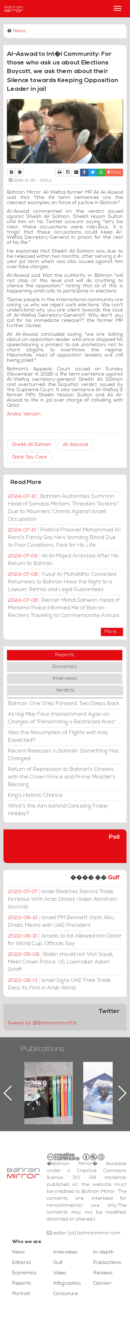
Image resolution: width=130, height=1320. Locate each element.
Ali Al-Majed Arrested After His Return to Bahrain (63, 559)
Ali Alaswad (75, 444)
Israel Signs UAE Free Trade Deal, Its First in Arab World (59, 984)
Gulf (114, 878)
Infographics (67, 1283)
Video (59, 1273)
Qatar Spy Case (29, 457)
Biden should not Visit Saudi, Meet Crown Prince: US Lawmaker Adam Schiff (60, 962)
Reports (64, 655)
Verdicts (65, 690)
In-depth (103, 1252)
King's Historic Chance (35, 795)
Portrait (21, 1293)
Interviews (65, 678)
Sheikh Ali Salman (31, 444)
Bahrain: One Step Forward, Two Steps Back (63, 703)
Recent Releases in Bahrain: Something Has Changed (63, 755)
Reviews (103, 1273)
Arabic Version (24, 414)
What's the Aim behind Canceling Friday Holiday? (58, 810)
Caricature (65, 1293)
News (19, 31)
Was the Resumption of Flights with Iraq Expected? (57, 736)
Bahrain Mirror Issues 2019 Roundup (41, 1078)
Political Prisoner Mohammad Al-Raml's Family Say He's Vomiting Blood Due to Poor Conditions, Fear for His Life (65, 537)
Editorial (21, 1262)
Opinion (102, 1283)
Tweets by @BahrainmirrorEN (41, 1023)
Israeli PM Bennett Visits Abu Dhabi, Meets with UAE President (61, 921)
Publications (42, 1049)
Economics (64, 666)
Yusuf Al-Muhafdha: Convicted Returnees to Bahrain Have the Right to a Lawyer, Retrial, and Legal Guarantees (62, 582)
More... (112, 631)
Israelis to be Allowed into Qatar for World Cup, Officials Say (65, 940)
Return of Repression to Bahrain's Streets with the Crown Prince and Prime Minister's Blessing (61, 777)
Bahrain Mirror (14, 8)
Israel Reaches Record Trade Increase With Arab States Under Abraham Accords (62, 899)
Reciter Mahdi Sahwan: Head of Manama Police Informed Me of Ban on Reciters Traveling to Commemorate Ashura (64, 608)
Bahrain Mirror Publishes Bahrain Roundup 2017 (101, 1082)
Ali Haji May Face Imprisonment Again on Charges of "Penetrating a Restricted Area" (62, 718)
